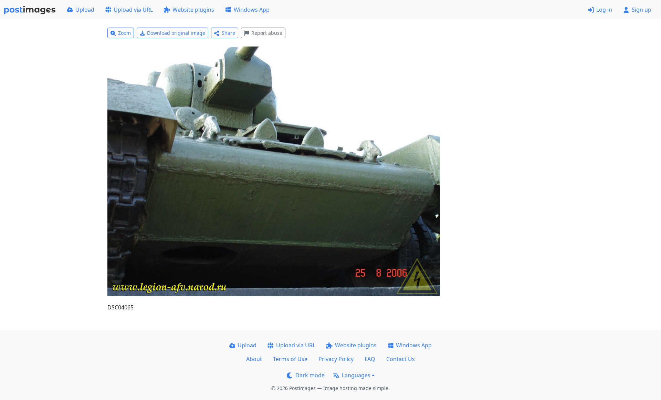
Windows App (252, 9)
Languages (356, 375)
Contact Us (400, 359)
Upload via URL (133, 9)
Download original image (176, 33)
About (254, 359)
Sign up (641, 9)
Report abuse (266, 33)
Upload (84, 9)
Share (228, 33)
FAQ (370, 359)
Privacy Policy (336, 359)
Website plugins (193, 9)
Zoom (124, 33)
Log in (604, 9)
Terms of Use (290, 359)
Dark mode (310, 375)
